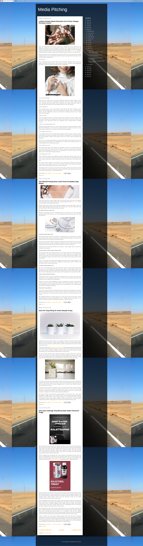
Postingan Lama (76, 530)
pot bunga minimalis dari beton (57, 347)
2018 (88, 70)
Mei (89, 44)
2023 (88, 25)
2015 (88, 76)
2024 (88, 24)
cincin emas (73, 50)
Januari (89, 64)
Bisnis (43, 175)
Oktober (90, 35)
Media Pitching (52, 9)
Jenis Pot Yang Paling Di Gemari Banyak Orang (55, 310)
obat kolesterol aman (55, 459)
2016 (88, 74)
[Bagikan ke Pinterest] (70, 173)
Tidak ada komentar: (57, 173)
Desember (90, 31)
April (89, 46)
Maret (89, 48)
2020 (88, 66)
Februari (90, 50)
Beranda (61, 530)
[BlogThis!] (66, 173)
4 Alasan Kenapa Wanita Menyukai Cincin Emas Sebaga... (95, 52)
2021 (88, 29)
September (90, 36)
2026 (88, 20)
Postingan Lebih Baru (45, 530)
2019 (88, 68)
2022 (88, 27)
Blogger (79, 541)
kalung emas (74, 201)
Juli (89, 40)
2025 (88, 22)
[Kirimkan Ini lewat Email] (64, 173)
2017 (88, 72)
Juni (89, 42)
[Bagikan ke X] (67, 173)
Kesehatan (44, 526)
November (90, 33)
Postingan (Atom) (48, 532)
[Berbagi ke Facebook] (68, 173)
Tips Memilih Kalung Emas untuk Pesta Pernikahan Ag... (95, 55)
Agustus (90, 38)
